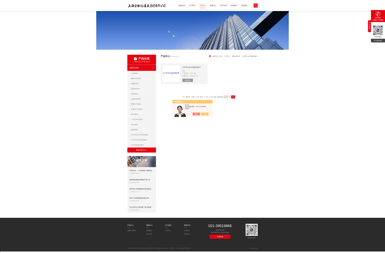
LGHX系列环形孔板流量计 (139, 135)
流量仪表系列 (134, 68)
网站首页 (182, 5)
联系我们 (244, 5)
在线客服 (220, 236)
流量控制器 (134, 83)
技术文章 (223, 5)
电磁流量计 (134, 129)
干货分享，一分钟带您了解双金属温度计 (143, 170)
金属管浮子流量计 (137, 109)
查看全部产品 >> (141, 150)
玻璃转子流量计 (136, 104)
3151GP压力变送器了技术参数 (140, 207)
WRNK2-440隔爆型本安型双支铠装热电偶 (144, 189)
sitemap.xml (254, 248)
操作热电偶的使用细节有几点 (139, 180)
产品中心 (203, 5)
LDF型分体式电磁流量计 (139, 140)
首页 (220, 56)
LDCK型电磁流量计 (137, 145)
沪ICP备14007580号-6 (183, 248)
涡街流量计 (134, 124)
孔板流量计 (134, 94)
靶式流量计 (134, 114)
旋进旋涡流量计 (136, 99)
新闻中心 (213, 5)
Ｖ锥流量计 (134, 73)
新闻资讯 (149, 230)
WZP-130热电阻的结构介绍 (139, 198)
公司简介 (168, 230)
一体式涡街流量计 (137, 119)
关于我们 (192, 5)
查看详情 (187, 80)
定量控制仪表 (135, 89)
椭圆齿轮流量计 (136, 78)
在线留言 (234, 5)
